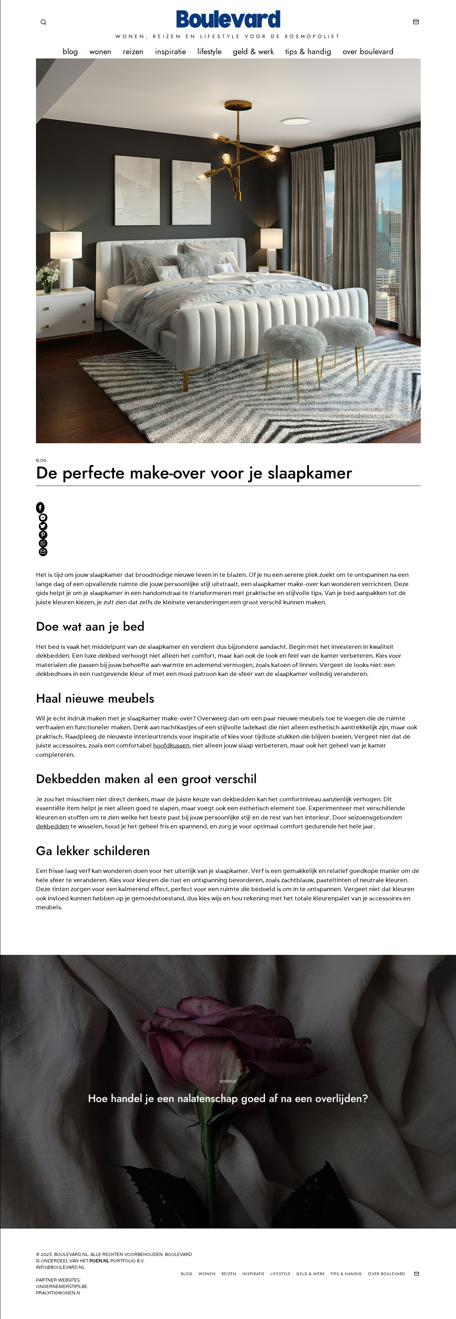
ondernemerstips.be (61, 1286)
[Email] (416, 22)
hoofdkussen (171, 745)
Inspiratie (170, 51)
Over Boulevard (368, 51)
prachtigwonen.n (58, 1292)
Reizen (133, 51)
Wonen (100, 51)
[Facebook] (40, 507)
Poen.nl (99, 1260)
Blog (70, 51)
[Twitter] (43, 526)
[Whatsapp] (43, 543)
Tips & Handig (308, 51)
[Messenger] (43, 517)
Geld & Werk (253, 51)
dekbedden (52, 826)
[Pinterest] (43, 535)
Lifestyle (209, 51)
